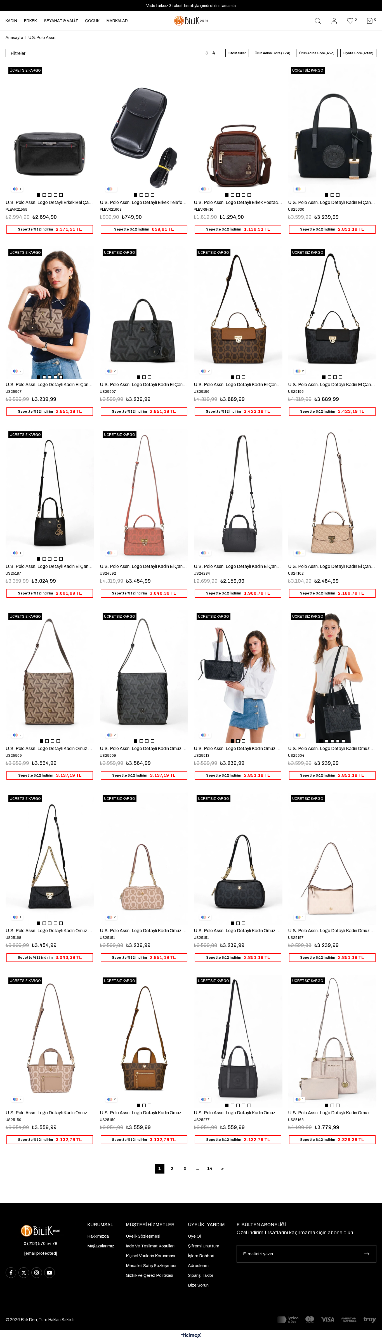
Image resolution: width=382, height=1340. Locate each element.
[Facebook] (11, 1272)
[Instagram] (36, 1272)
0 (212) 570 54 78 (40, 1243)
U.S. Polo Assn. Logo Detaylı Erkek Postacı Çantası (238, 202)
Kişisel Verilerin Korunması (150, 1256)
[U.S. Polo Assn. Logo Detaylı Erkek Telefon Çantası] (144, 130)
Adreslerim (198, 1265)
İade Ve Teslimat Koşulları (150, 1246)
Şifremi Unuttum (203, 1246)
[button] (38, 195)
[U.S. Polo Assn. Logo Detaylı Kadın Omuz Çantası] (50, 676)
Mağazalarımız (100, 1246)
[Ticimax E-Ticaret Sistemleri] (191, 1336)
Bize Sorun (198, 1285)
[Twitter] (23, 1272)
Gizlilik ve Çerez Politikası (149, 1275)
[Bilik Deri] (191, 20)
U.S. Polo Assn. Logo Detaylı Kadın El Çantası (332, 202)
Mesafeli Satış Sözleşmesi (151, 1265)
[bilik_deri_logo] (41, 1231)
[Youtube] (49, 1272)
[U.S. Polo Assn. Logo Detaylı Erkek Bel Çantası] (50, 130)
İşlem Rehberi (201, 1256)
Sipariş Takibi (200, 1275)
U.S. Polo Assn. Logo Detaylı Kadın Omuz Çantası (50, 748)
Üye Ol (194, 1236)
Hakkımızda (98, 1236)
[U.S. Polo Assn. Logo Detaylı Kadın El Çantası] (332, 130)
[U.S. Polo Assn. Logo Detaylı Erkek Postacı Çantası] (238, 130)
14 (210, 1168)
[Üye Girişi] (334, 21)
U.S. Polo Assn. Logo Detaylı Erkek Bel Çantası (50, 202)
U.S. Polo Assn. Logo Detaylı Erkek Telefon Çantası (144, 202)
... (197, 1168)
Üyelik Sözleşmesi (143, 1236)
